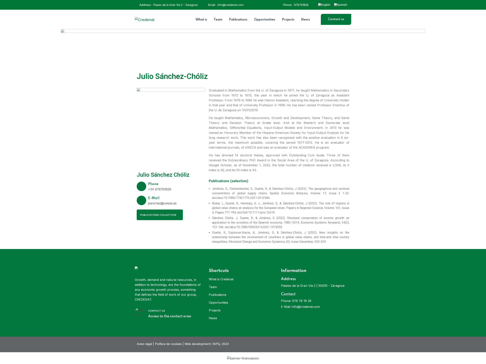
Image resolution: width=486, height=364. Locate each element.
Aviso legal (144, 344)
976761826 (301, 5)
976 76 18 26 (301, 301)
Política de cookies (168, 344)
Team (213, 287)
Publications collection (158, 215)
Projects (215, 310)
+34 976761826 (159, 189)
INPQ (216, 344)
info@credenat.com (231, 5)
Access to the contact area (169, 316)
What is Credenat (221, 279)
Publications (217, 295)
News (213, 318)
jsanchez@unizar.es (162, 203)
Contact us (336, 19)
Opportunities (218, 302)
